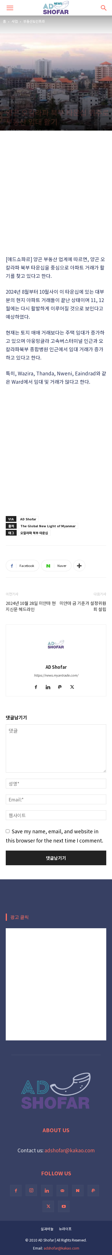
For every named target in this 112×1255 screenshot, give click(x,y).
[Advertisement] (56, 193)
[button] (10, 8)
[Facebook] (38, 687)
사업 (14, 21)
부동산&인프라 (34, 21)
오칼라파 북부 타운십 (34, 532)
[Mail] (62, 1190)
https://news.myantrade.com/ (56, 675)
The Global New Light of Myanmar (48, 526)
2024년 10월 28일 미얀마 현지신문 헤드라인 (31, 606)
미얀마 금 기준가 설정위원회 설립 (82, 606)
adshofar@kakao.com (70, 1150)
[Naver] (78, 1190)
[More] (79, 565)
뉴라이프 (65, 1228)
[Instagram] (31, 1190)
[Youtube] (63, 1206)
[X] (74, 687)
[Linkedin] (50, 687)
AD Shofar (19, 130)
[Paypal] (62, 687)
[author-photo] (56, 657)
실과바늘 (47, 1228)
